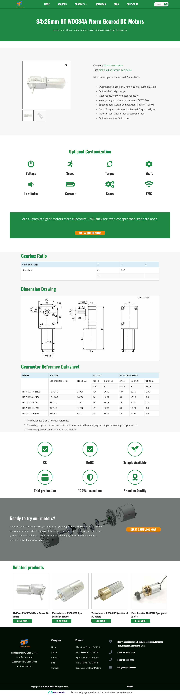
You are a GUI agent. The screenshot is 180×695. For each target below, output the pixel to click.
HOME (47, 4)
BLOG (116, 4)
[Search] (165, 4)
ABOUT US (62, 4)
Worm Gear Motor (113, 65)
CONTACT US (132, 4)
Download (101, 4)
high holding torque (109, 69)
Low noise (126, 69)
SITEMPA (130, 686)
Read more (22, 621)
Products (80, 4)
